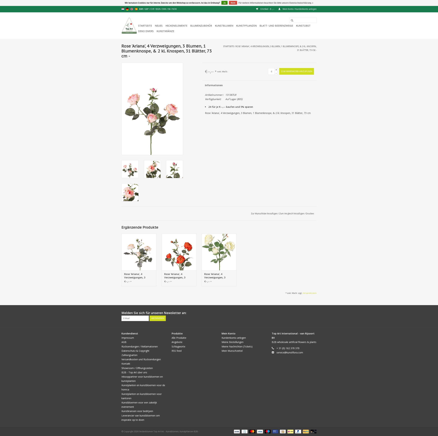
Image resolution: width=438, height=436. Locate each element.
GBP (147, 9)
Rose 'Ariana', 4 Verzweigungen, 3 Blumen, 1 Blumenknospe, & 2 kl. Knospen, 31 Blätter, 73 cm (138, 275)
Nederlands (122, 9)
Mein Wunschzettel (232, 350)
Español (136, 9)
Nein (233, 3)
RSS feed (177, 350)
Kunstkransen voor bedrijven (137, 411)
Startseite (145, 25)
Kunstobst (303, 25)
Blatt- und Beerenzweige (276, 25)
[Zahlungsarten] (236, 431)
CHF (152, 9)
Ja (224, 3)
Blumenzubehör (201, 25)
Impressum (127, 337)
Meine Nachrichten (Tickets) (237, 346)
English (131, 9)
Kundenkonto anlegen (234, 337)
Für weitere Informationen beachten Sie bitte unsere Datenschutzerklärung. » (276, 3)
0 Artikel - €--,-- (267, 9)
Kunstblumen (224, 25)
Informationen (214, 85)
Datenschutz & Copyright (135, 350)
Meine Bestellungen (232, 342)
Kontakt (125, 363)
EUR (141, 9)
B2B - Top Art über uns (134, 372)
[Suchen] (291, 20)
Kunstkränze (165, 31)
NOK (174, 9)
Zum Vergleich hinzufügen (292, 213)
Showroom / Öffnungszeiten (137, 368)
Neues (159, 25)
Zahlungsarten (129, 355)
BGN (158, 9)
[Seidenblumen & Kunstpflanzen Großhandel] (129, 25)
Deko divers (146, 31)
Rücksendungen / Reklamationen (139, 346)
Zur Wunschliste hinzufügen (264, 213)
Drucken (310, 213)
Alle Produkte (179, 337)
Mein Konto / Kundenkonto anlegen (299, 9)
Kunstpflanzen (246, 25)
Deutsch (127, 9)
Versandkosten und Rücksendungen (141, 359)
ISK (169, 9)
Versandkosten (310, 293)
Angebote (177, 342)
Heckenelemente (176, 25)
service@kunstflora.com (289, 352)
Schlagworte (178, 346)
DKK (164, 9)
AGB (123, 342)
